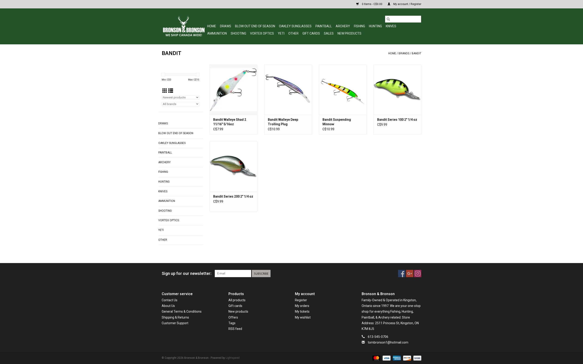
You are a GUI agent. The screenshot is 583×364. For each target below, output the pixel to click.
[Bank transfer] (416, 358)
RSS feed (235, 329)
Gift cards (311, 33)
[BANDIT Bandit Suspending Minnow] (343, 90)
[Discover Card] (406, 358)
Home (211, 26)
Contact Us (169, 300)
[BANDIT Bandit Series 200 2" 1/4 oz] (233, 166)
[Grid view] (164, 91)
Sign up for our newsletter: (186, 273)
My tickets (302, 311)
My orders (302, 306)
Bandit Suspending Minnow (336, 122)
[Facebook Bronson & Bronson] (401, 273)
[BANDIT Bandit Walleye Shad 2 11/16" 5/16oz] (233, 90)
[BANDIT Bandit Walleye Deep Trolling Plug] (288, 90)
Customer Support (175, 323)
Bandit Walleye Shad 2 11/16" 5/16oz (229, 122)
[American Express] (396, 358)
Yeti (281, 33)
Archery (343, 26)
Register (301, 300)
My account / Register (407, 4)
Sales (329, 33)
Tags (231, 323)
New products (238, 311)
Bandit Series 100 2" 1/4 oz (397, 119)
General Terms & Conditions (182, 311)
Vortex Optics (262, 33)
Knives (391, 26)
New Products (349, 33)
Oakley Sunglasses (295, 26)
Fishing (359, 26)
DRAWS (225, 26)
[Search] (388, 19)
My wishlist (303, 317)
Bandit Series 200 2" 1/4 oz (233, 196)
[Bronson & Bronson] (184, 26)
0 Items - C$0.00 (372, 4)
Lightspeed (233, 357)
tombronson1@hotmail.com (388, 342)
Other (293, 33)
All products (236, 300)
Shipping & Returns (175, 317)
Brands (404, 53)
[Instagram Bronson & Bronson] (417, 273)
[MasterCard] (376, 358)
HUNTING (375, 26)
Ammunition (217, 33)
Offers (233, 317)
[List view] (170, 91)
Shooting (238, 33)
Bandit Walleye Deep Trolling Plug (283, 122)
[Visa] (386, 358)
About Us (168, 306)
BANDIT (416, 53)
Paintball (323, 26)
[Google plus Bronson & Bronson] (409, 273)
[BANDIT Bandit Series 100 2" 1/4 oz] (397, 90)
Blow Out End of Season (255, 26)
